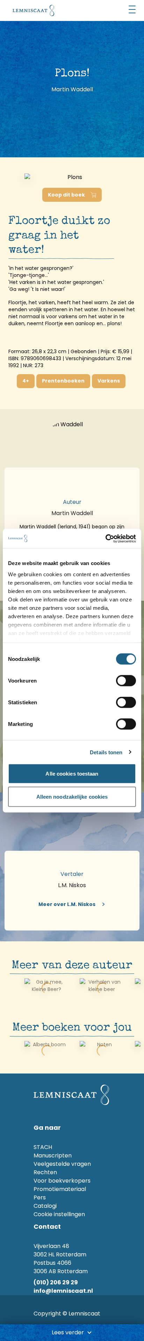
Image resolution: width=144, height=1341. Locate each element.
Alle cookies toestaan (71, 774)
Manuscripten (53, 1155)
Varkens (109, 380)
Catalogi (45, 1206)
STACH (43, 1147)
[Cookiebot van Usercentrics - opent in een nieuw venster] (105, 538)
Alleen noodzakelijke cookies (72, 796)
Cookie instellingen (59, 1214)
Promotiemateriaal (60, 1189)
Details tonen (106, 752)
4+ (25, 380)
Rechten (45, 1172)
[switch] (126, 680)
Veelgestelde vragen (62, 1164)
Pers (40, 1197)
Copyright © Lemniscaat (67, 1314)
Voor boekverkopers (62, 1181)
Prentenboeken (63, 380)
